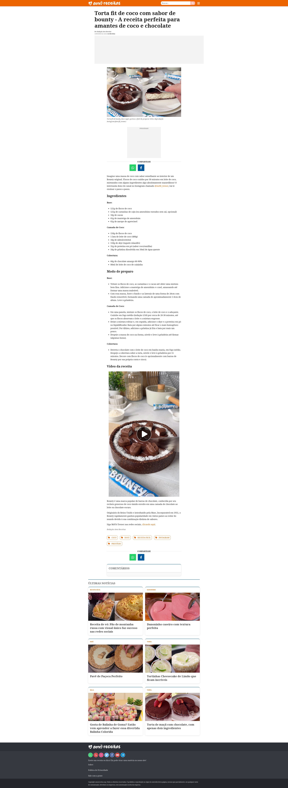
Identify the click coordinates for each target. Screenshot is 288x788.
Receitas (112, 34)
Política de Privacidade (98, 770)
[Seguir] (101, 755)
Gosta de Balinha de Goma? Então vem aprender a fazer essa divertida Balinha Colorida (115, 728)
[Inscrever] (117, 755)
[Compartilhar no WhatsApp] (132, 167)
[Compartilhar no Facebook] (141, 167)
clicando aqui (148, 524)
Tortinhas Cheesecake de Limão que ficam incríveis (171, 678)
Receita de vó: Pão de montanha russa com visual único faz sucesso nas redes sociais (113, 628)
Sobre (90, 764)
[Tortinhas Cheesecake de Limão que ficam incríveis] (172, 659)
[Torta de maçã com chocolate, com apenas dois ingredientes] (172, 707)
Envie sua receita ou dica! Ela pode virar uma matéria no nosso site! (117, 760)
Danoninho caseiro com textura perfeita (168, 626)
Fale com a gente (95, 776)
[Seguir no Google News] (96, 755)
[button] (198, 3)
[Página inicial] (116, 3)
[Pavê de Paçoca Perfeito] (115, 659)
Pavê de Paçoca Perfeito (106, 676)
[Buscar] (192, 3)
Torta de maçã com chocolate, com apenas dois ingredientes (170, 726)
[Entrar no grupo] (90, 755)
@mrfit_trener (161, 186)
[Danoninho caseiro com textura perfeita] (172, 607)
